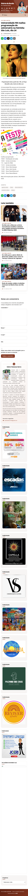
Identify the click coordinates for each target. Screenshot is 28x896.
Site (2, 341)
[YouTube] (7, 8)
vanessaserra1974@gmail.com (10, 420)
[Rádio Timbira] (14, 8)
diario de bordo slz (18, 187)
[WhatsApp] (2, 38)
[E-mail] (9, 8)
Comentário (4, 307)
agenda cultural (5, 187)
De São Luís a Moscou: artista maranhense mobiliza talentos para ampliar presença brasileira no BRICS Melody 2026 (13, 227)
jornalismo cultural (5, 190)
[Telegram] (11, 38)
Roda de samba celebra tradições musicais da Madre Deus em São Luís (13, 284)
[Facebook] (2, 8)
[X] (8, 38)
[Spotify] (12, 8)
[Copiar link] (14, 38)
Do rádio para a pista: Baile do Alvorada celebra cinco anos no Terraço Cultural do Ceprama (12, 256)
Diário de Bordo (7, 3)
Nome (3, 328)
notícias (13, 190)
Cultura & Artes (5, 20)
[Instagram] (4, 8)
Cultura (11, 187)
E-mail (3, 335)
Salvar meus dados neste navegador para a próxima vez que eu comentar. (13, 351)
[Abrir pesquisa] (25, 15)
